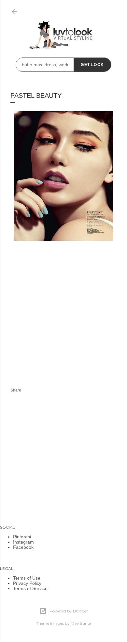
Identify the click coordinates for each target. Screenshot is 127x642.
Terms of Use (26, 578)
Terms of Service (30, 588)
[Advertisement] (65, 321)
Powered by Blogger (68, 611)
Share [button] (15, 390)
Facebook (23, 547)
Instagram (23, 542)
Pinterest (22, 536)
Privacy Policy (27, 583)
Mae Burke (81, 623)
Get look (92, 64)
